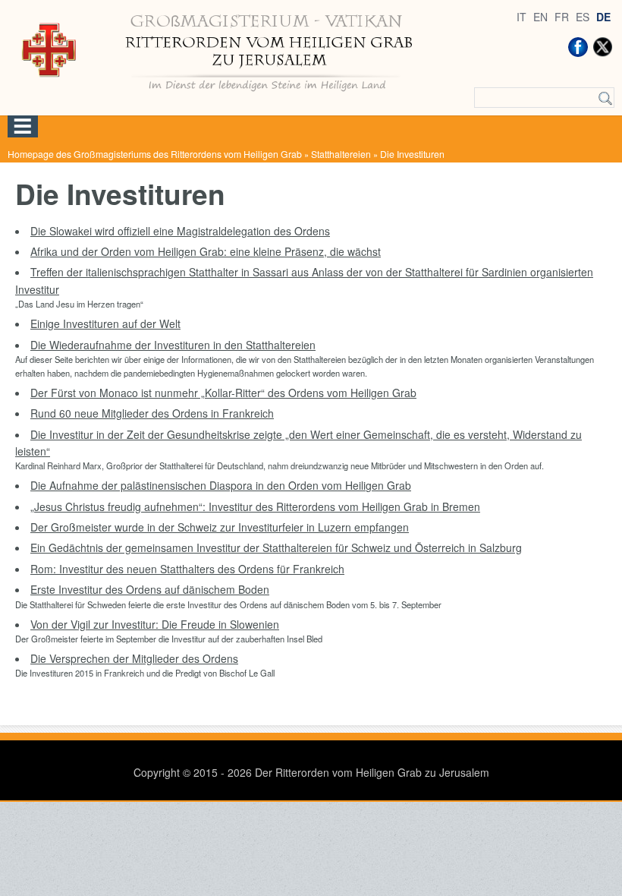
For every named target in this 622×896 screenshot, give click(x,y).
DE (603, 16)
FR (561, 16)
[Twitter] (602, 47)
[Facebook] (578, 47)
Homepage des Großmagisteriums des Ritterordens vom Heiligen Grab (155, 153)
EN (540, 16)
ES (582, 16)
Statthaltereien (341, 153)
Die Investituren (412, 153)
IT (521, 16)
